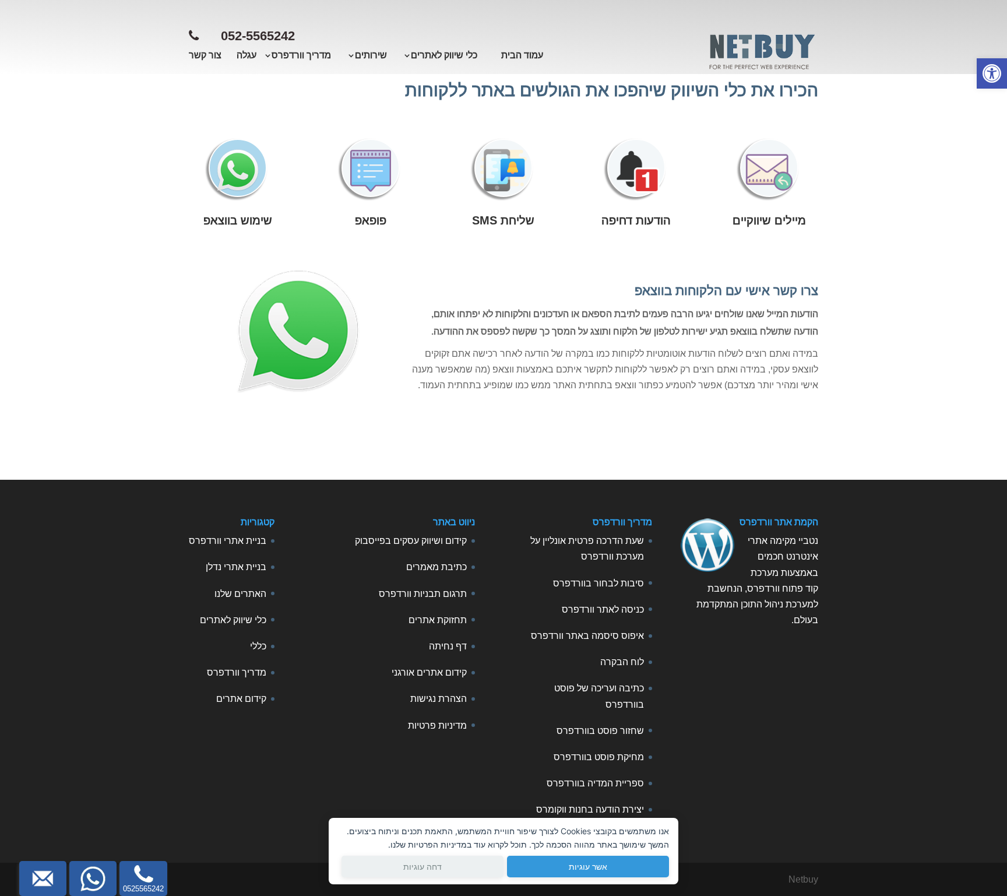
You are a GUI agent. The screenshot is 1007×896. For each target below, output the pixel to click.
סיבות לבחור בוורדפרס (598, 583)
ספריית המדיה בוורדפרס (595, 783)
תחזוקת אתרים (438, 620)
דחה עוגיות (422, 867)
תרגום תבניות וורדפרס (423, 594)
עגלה (246, 55)
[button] (992, 73)
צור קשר (205, 55)
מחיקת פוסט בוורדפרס (599, 757)
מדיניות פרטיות (437, 725)
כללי (258, 646)
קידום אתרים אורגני (429, 672)
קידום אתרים (241, 699)
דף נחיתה (448, 646)
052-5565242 (258, 36)
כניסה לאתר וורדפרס (603, 609)
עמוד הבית (522, 55)
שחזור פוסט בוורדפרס (600, 731)
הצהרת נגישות (438, 699)
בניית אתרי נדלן (236, 567)
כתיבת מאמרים (436, 567)
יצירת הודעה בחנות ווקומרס (590, 809)
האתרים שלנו (240, 594)
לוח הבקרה (622, 662)
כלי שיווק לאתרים (233, 620)
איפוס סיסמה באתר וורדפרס (587, 636)
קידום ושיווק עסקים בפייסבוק (411, 541)
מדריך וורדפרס (236, 672)
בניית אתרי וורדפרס (227, 541)
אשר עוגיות (588, 867)
